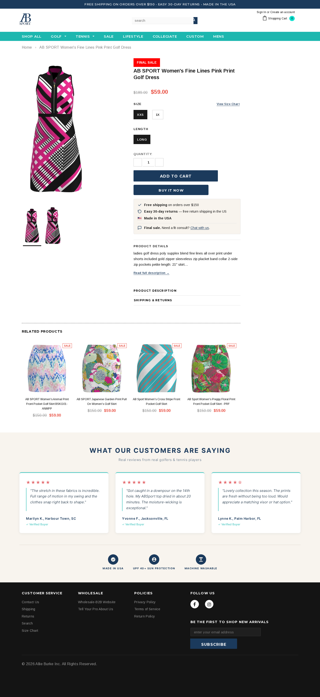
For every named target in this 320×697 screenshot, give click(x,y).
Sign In (261, 12)
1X (158, 114)
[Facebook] (194, 604)
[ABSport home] (42, 19)
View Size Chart (228, 104)
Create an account (282, 12)
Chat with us (199, 228)
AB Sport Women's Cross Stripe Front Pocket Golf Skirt (156, 402)
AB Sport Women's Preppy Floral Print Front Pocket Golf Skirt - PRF (211, 402)
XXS (140, 114)
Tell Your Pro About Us (95, 609)
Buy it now (171, 190)
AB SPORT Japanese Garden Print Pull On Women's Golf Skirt (102, 402)
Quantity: (143, 154)
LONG (142, 139)
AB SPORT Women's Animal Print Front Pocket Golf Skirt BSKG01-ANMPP (47, 404)
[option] (73, 128)
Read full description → (151, 273)
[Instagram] (209, 604)
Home (27, 47)
